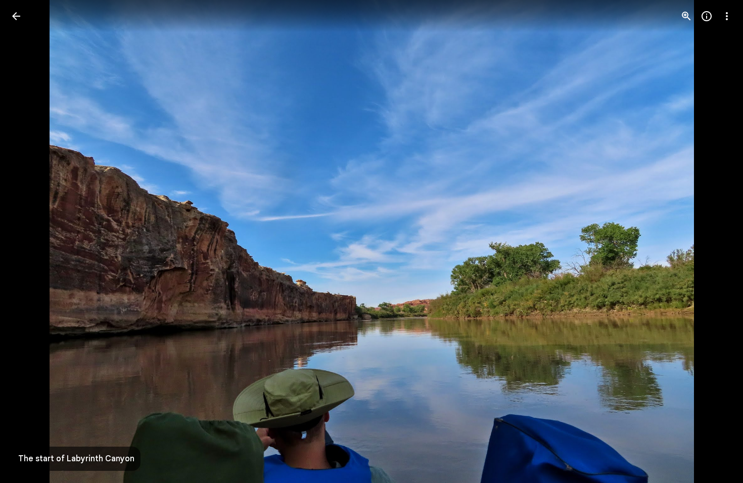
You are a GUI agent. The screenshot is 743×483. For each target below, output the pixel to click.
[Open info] (706, 16)
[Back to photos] (16, 16)
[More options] (727, 16)
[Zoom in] (686, 16)
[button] (28, 241)
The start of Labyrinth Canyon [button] (76, 459)
